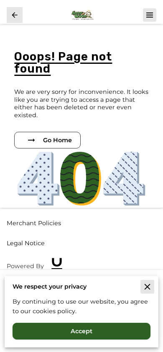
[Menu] (149, 15)
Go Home (57, 140)
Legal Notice (26, 243)
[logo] (57, 266)
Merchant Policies (34, 223)
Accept (81, 331)
